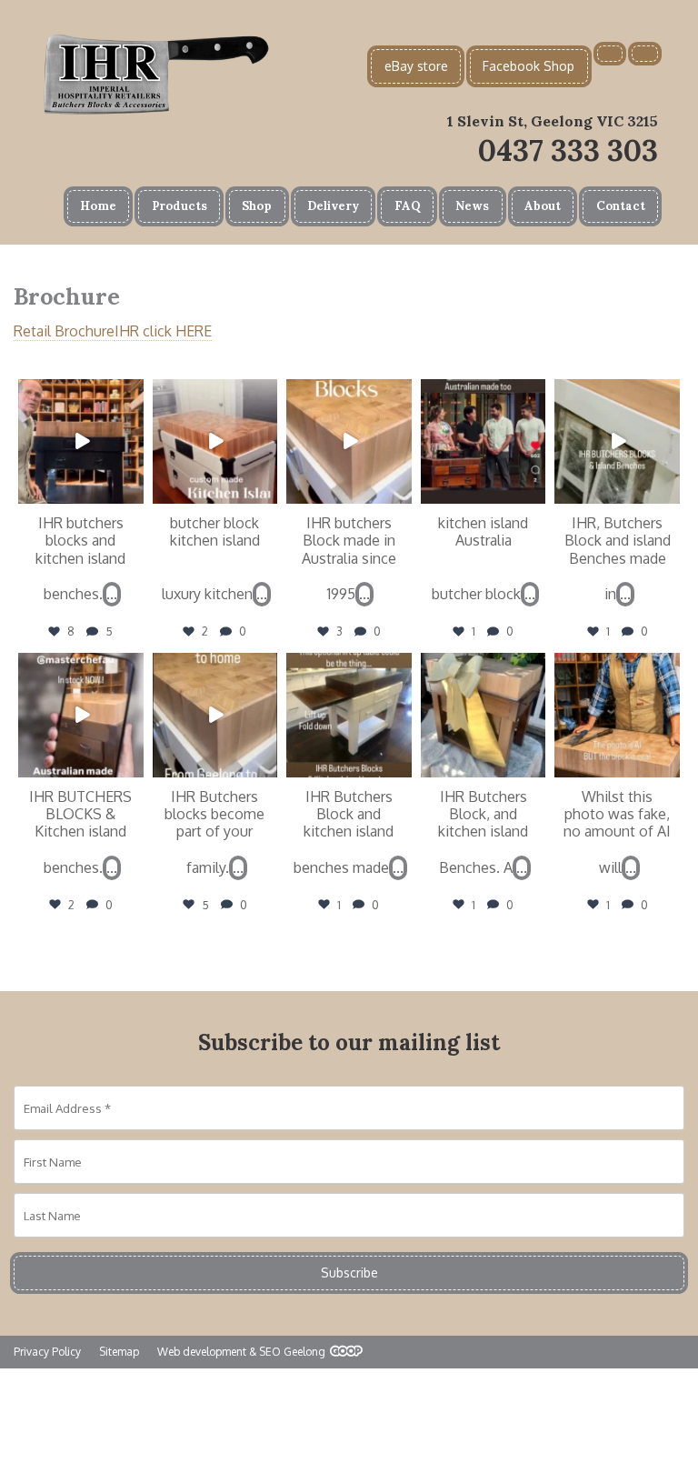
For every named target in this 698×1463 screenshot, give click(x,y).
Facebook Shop (528, 66)
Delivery (333, 206)
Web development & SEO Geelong (241, 1351)
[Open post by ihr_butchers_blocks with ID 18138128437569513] (81, 715)
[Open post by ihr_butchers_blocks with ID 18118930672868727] (617, 442)
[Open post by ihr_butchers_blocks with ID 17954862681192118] (349, 442)
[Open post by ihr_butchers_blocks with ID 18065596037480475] (483, 715)
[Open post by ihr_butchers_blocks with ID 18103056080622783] (81, 442)
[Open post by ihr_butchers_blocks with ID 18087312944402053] (349, 715)
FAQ (407, 206)
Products (179, 206)
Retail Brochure (64, 331)
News (472, 206)
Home (98, 206)
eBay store (416, 66)
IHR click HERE (163, 331)
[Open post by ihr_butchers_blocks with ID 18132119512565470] (215, 715)
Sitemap (119, 1351)
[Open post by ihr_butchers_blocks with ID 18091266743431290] (215, 442)
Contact (620, 206)
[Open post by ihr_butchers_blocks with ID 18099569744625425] (483, 442)
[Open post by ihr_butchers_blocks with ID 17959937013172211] (617, 715)
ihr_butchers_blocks (79, 393)
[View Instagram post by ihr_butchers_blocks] (133, 493)
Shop (257, 206)
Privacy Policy (47, 1351)
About (542, 206)
